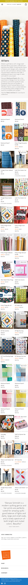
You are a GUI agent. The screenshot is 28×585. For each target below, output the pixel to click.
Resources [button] (4, 568)
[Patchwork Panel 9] (7, 108)
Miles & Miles (9, 581)
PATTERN (12, 1)
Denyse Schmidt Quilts (11, 578)
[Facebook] (2, 583)
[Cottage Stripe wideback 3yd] (7, 159)
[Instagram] (5, 583)
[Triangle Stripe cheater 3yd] (7, 477)
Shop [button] (3, 563)
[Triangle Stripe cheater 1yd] (7, 187)
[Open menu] (3, 4)
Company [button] (4, 573)
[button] (14, 547)
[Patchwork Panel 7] (7, 132)
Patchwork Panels (12, 78)
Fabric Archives (11, 92)
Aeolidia (17, 581)
